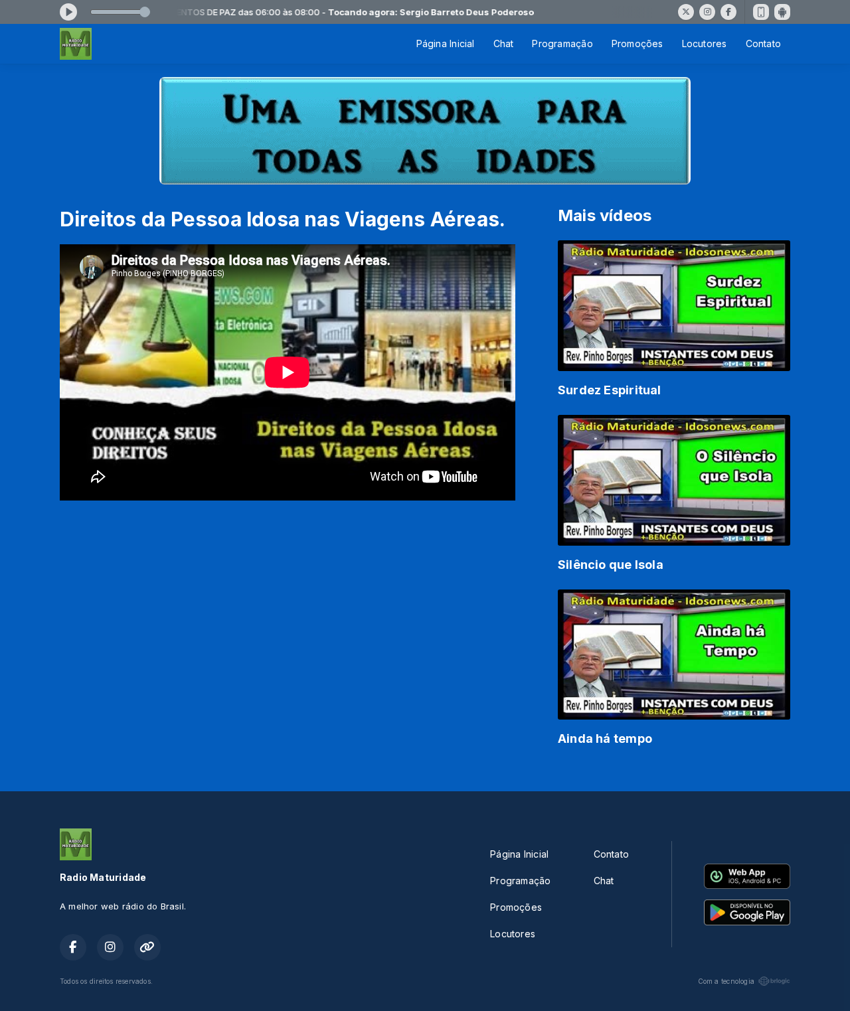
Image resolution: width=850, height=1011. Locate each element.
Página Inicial (445, 43)
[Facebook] (728, 12)
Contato (763, 43)
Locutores (704, 43)
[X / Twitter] (686, 12)
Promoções (637, 43)
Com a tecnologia (726, 981)
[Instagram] (707, 12)
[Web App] (761, 12)
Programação (562, 43)
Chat (503, 43)
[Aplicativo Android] (782, 12)
